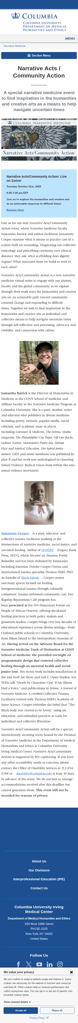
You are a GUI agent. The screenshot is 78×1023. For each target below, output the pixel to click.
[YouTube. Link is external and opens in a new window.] (39, 965)
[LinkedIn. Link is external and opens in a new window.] (50, 965)
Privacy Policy (38, 1017)
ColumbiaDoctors (39, 840)
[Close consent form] (71, 972)
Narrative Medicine (14, 46)
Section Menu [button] (41, 55)
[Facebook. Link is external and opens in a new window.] (18, 965)
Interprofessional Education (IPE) (39, 879)
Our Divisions (39, 870)
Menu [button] (70, 38)
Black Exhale (31, 578)
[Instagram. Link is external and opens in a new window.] (60, 965)
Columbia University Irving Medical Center (39, 4)
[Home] (39, 21)
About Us (39, 861)
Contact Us (39, 888)
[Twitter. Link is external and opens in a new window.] (29, 965)
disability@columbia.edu (33, 773)
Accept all (20, 1010)
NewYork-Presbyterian (39, 829)
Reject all (57, 1010)
